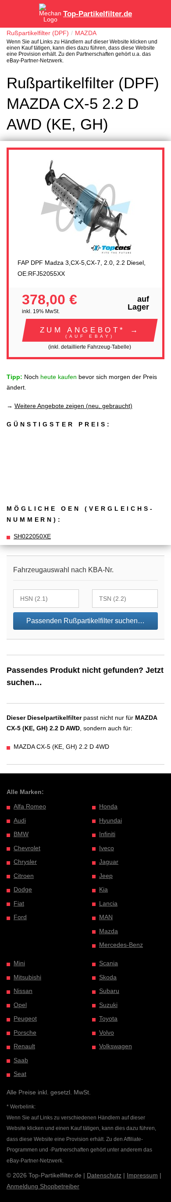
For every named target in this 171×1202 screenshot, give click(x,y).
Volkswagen (115, 1046)
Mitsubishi (27, 977)
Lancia (108, 903)
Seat (20, 1073)
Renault (24, 1046)
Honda (108, 806)
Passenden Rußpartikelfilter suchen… (85, 620)
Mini (19, 963)
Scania (108, 963)
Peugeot (25, 1018)
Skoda (108, 977)
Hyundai (110, 820)
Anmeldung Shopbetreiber (43, 1186)
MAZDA (85, 32)
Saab (21, 1060)
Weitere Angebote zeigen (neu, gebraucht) (73, 405)
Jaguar (108, 861)
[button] (90, 330)
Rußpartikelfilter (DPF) (38, 32)
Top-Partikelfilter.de (97, 14)
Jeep (106, 875)
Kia (103, 889)
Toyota (108, 1018)
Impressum (142, 1175)
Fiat (19, 903)
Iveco (106, 848)
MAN (106, 916)
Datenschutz (104, 1175)
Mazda (108, 931)
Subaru (109, 990)
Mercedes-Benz (121, 944)
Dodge (23, 889)
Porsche (25, 1032)
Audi (20, 820)
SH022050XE (32, 536)
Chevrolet (27, 848)
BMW (21, 833)
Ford (20, 916)
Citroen (24, 875)
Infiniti (107, 833)
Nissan (23, 990)
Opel (20, 1004)
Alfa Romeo (30, 806)
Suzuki (108, 1004)
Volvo (106, 1032)
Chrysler (25, 861)
